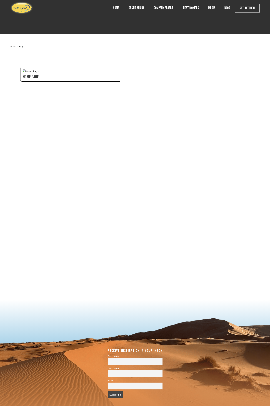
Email (110, 380)
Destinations (136, 8)
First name (113, 356)
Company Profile (163, 8)
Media (211, 8)
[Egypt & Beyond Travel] (26, 8)
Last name (113, 368)
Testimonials (191, 8)
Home (116, 8)
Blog (227, 8)
